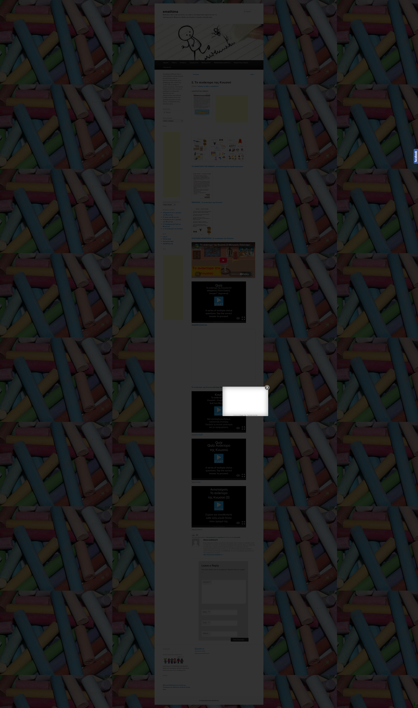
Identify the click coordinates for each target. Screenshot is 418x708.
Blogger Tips (243, 415)
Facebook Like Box (252, 415)
